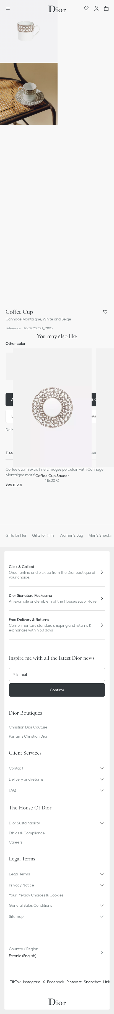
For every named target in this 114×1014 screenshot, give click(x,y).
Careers (15, 842)
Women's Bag (71, 535)
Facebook (55, 982)
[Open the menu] (9, 9)
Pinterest (74, 982)
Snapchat (92, 982)
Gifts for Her (16, 535)
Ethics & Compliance (27, 833)
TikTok (15, 982)
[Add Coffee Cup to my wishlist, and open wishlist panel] (105, 312)
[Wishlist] (86, 9)
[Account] (96, 9)
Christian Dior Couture (28, 727)
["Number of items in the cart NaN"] (106, 9)
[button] (29, 31)
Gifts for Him (43, 535)
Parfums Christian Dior (28, 736)
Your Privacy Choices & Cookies (36, 895)
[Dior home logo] (57, 9)
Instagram (31, 982)
